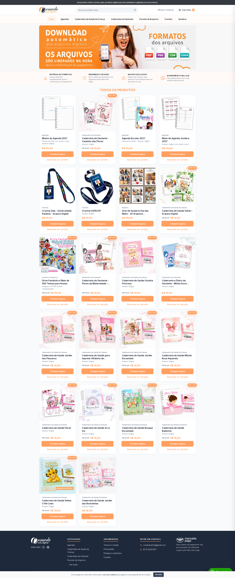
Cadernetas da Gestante (77, 556)
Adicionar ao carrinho (57, 160)
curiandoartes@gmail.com (154, 545)
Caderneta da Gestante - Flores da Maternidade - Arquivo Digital (95, 283)
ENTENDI (158, 575)
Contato (107, 557)
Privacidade (109, 549)
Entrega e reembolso (113, 553)
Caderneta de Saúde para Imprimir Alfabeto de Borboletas (96, 358)
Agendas (71, 545)
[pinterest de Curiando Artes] (48, 547)
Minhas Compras (166, 10)
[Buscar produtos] (135, 10)
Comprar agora (57, 154)
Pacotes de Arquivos (76, 560)
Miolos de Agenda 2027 (54, 138)
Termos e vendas (111, 545)
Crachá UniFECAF (91, 210)
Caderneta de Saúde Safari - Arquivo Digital (177, 212)
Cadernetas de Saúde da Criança (78, 550)
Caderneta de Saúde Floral (56, 428)
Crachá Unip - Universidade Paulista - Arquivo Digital (57, 212)
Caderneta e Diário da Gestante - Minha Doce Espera (174, 283)
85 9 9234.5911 (149, 549)
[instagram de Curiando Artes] (43, 547)
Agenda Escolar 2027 (133, 138)
